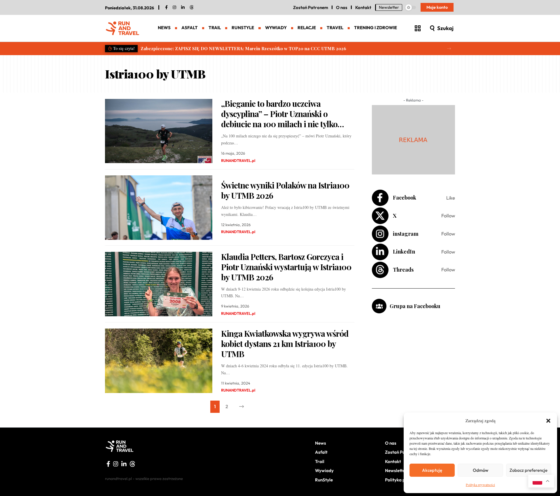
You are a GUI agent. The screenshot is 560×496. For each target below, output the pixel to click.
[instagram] (174, 7)
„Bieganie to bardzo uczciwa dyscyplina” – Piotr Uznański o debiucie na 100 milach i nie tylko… (282, 113)
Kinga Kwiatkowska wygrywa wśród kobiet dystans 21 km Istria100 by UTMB (285, 343)
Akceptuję (432, 470)
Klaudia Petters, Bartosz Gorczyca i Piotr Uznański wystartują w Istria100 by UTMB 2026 (286, 266)
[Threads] (191, 7)
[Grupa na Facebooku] (379, 306)
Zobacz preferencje (528, 470)
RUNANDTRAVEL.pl (238, 160)
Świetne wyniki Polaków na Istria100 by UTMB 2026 (285, 190)
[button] (548, 421)
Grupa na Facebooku (415, 306)
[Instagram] (413, 234)
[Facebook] (166, 7)
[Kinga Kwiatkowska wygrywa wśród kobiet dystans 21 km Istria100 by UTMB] (158, 361)
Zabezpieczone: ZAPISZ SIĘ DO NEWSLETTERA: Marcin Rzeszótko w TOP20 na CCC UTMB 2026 (243, 48)
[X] (413, 215)
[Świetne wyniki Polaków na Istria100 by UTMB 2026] (158, 207)
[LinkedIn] (183, 7)
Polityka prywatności (480, 484)
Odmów (480, 470)
